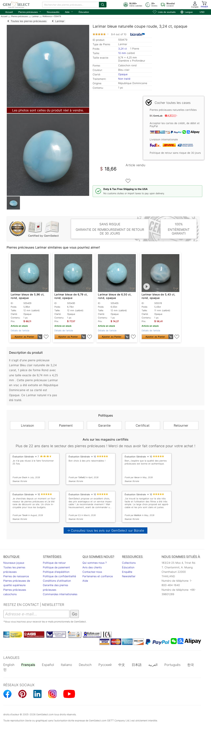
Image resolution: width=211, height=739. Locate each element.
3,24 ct (123, 48)
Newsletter (129, 576)
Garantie (104, 425)
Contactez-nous (92, 571)
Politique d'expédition (56, 571)
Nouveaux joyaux (13, 562)
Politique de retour (54, 562)
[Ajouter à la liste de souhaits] (128, 180)
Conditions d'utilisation (57, 580)
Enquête (127, 571)
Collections (129, 562)
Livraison (27, 425)
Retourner (181, 425)
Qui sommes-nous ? (94, 562)
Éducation (84, 12)
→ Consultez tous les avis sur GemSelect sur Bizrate (105, 530)
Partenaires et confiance (97, 576)
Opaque (123, 74)
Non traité (124, 78)
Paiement (66, 425)
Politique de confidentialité (59, 576)
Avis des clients (92, 567)
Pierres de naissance (16, 576)
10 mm (122, 53)
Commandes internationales (60, 594)
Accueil (9, 12)
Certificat (143, 425)
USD (202, 12)
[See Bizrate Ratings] (137, 34)
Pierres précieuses (29, 11)
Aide (69, 11)
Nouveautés (53, 12)
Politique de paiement (56, 567)
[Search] (102, 4)
